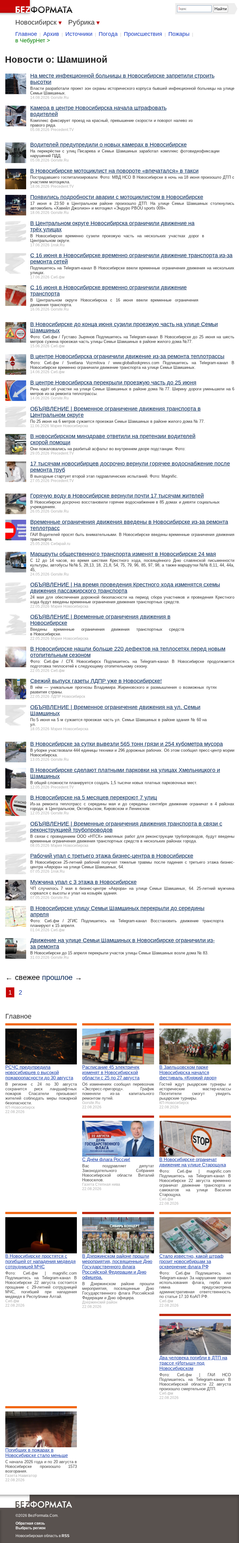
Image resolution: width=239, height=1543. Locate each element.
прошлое (57, 977)
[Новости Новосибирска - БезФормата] (37, 8)
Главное (26, 34)
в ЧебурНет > (32, 40)
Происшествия (143, 34)
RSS (65, 1536)
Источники (78, 34)
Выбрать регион (30, 1528)
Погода (108, 34)
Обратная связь (30, 1523)
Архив (51, 34)
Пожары (179, 34)
